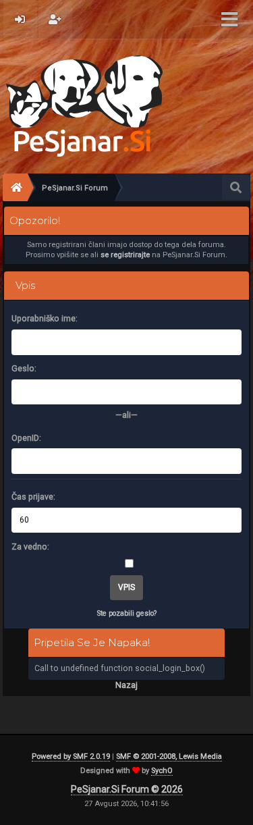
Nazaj (126, 685)
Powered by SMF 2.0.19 (71, 756)
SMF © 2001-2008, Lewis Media (169, 756)
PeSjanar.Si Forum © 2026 (127, 789)
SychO (162, 770)
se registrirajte (125, 254)
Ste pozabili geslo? (127, 613)
